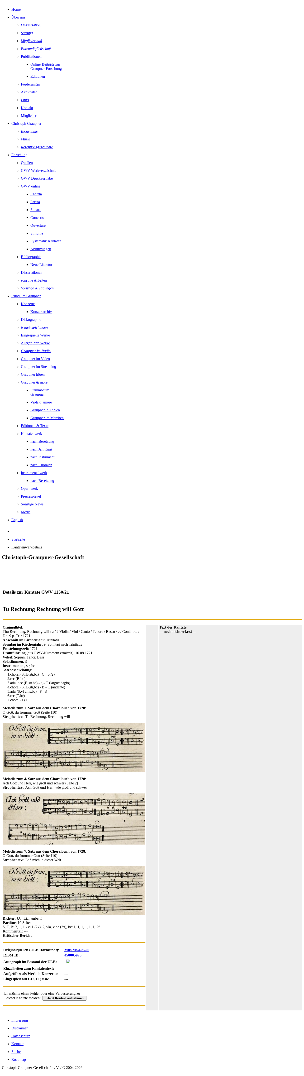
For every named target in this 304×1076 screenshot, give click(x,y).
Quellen (27, 163)
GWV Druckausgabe (37, 178)
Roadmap (18, 1059)
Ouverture (38, 225)
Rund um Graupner (26, 296)
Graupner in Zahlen (45, 410)
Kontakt (27, 108)
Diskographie (31, 319)
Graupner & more (34, 382)
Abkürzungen (40, 249)
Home (16, 9)
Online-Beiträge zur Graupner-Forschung (46, 66)
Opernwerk (29, 488)
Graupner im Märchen (47, 418)
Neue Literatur (41, 265)
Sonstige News (32, 504)
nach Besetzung (42, 441)
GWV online (30, 186)
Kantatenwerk (31, 434)
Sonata (35, 210)
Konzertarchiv (41, 312)
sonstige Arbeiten (34, 280)
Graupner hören (33, 374)
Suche (16, 1052)
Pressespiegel (31, 496)
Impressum (19, 1020)
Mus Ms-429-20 (76, 950)
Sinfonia (36, 233)
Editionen (37, 76)
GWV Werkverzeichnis (38, 170)
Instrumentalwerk (34, 473)
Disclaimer (19, 1028)
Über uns (18, 17)
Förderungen (30, 84)
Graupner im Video (35, 359)
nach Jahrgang (41, 449)
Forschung (19, 155)
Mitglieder (28, 116)
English (17, 520)
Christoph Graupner (26, 123)
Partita (35, 202)
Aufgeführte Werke (35, 343)
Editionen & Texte (34, 426)
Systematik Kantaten (45, 241)
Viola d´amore (41, 402)
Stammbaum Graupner (39, 392)
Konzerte (28, 304)
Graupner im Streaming (38, 367)
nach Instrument (42, 457)
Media (25, 512)
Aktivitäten (29, 92)
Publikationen (31, 56)
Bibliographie (31, 257)
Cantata (36, 194)
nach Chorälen (41, 465)
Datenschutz (20, 1036)
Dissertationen (31, 272)
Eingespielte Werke (35, 335)
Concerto (37, 218)
